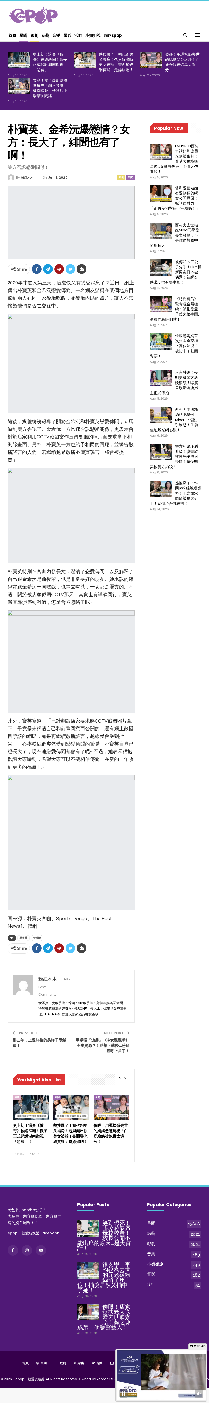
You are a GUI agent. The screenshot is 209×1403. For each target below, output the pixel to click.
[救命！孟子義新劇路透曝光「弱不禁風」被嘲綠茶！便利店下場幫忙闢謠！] (19, 86)
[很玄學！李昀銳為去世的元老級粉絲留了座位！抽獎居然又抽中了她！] (88, 1270)
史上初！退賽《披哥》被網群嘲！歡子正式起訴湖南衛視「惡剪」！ (50, 62)
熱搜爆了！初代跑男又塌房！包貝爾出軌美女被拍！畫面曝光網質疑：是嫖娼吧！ (116, 62)
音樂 (56, 35)
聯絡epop (113, 35)
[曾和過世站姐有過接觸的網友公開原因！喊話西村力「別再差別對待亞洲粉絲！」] (161, 193)
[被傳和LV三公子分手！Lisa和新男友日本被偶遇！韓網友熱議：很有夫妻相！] (161, 267)
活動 (78, 35)
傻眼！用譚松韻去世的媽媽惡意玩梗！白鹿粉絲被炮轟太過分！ (182, 62)
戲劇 (34, 35)
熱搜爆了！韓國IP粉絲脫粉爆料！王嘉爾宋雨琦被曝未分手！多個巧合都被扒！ (175, 493)
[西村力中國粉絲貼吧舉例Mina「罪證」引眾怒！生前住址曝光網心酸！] (161, 415)
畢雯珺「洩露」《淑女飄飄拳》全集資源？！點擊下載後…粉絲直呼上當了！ (102, 1045)
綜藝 (45, 35)
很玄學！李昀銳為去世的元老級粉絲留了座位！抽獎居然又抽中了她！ (103, 1277)
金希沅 (37, 938)
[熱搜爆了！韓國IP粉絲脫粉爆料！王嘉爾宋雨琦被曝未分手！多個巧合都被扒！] (161, 489)
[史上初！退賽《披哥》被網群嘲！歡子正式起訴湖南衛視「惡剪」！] (19, 60)
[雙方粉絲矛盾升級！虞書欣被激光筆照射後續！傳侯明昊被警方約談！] (161, 452)
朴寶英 (23, 938)
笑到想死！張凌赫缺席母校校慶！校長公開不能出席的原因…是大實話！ (104, 1235)
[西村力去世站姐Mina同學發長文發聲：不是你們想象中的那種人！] (161, 231)
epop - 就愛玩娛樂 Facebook (33, 1233)
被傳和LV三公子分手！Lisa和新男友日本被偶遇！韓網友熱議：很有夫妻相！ (175, 272)
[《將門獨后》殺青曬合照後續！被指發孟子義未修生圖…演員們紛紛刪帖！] (161, 304)
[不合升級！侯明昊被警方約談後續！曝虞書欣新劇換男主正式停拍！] (161, 378)
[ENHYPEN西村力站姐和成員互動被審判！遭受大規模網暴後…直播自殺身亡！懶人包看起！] (161, 152)
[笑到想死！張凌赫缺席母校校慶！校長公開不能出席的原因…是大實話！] (88, 1228)
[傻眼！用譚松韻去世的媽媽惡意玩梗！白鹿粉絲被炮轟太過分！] (151, 60)
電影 (67, 35)
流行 (151, 1284)
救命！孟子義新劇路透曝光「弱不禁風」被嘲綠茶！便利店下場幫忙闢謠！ (50, 88)
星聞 (23, 35)
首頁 (12, 35)
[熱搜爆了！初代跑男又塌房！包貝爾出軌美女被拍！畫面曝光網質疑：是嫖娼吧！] (85, 60)
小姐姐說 (93, 35)
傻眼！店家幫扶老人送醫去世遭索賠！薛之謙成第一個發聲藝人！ (103, 1317)
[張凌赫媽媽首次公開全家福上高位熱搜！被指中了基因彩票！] (161, 341)
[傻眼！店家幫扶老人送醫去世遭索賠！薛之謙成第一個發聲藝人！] (88, 1312)
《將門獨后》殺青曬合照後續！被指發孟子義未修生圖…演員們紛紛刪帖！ (175, 309)
